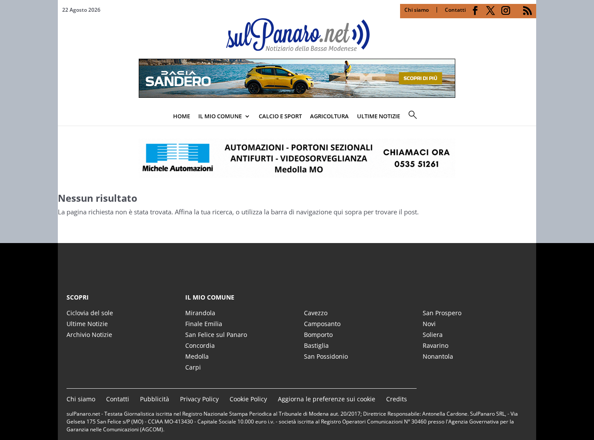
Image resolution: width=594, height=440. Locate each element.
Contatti (455, 10)
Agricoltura (329, 116)
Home (181, 116)
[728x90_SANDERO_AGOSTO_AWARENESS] (297, 95)
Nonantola (438, 356)
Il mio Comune (220, 116)
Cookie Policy (248, 399)
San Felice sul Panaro (216, 334)
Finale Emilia (203, 324)
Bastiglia (316, 345)
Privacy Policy (199, 399)
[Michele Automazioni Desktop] (297, 158)
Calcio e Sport (280, 116)
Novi (429, 324)
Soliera (433, 334)
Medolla (197, 356)
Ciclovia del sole (90, 313)
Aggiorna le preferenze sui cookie (326, 399)
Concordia (200, 345)
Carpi (193, 367)
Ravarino (435, 345)
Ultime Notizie (87, 324)
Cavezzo (315, 313)
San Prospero (442, 313)
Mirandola (200, 313)
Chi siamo (416, 10)
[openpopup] (529, 116)
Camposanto (322, 324)
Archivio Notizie (89, 334)
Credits (396, 399)
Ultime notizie (378, 116)
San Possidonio (326, 356)
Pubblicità (154, 399)
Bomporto (318, 334)
